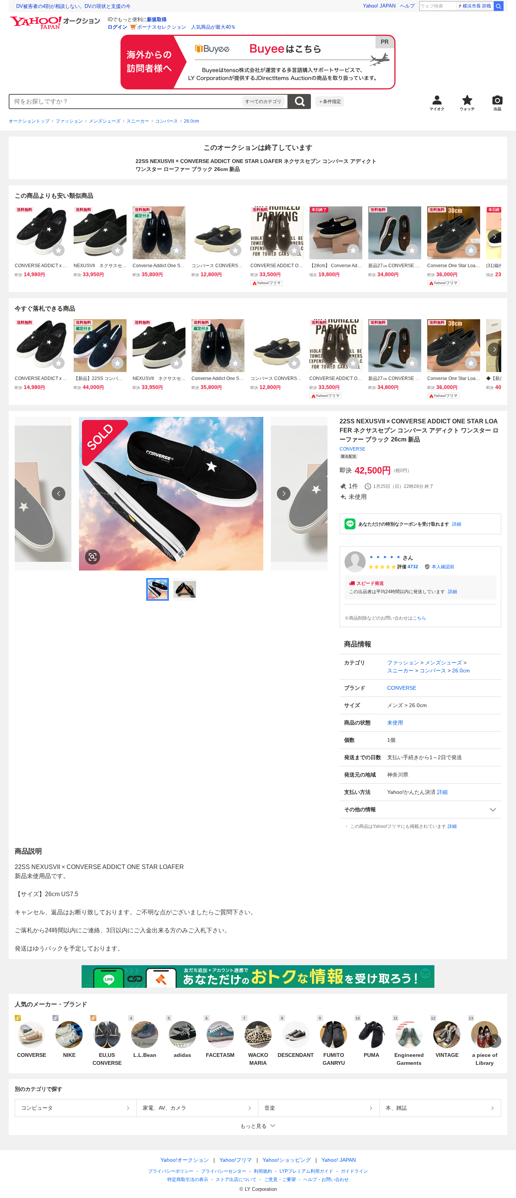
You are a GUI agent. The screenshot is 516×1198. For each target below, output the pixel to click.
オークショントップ (29, 121)
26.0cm (191, 121)
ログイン (117, 27)
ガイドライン (354, 1171)
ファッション (69, 121)
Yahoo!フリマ (235, 1160)
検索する (299, 101)
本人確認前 (443, 566)
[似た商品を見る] (92, 556)
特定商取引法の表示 (187, 1179)
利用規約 (263, 1171)
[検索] (499, 6)
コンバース (166, 121)
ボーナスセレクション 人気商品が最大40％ (186, 27)
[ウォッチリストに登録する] (59, 250)
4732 (413, 566)
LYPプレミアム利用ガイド (306, 1171)
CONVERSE (352, 449)
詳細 (456, 524)
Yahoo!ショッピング (287, 1160)
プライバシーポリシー (170, 1171)
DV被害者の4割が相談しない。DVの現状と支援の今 (73, 6)
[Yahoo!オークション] (56, 18)
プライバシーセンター (223, 1171)
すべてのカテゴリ (263, 101)
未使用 (395, 723)
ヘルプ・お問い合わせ (326, 1179)
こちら (419, 618)
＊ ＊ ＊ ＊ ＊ (385, 558)
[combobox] (126, 101)
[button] (420, 809)
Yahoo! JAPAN (379, 6)
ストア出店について (236, 1179)
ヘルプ (407, 6)
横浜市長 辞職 (477, 6)
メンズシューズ (105, 121)
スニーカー (138, 121)
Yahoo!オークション (185, 1160)
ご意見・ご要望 (280, 1179)
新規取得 (157, 19)
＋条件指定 (329, 101)
